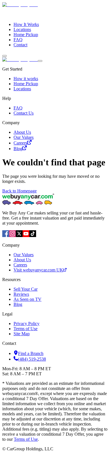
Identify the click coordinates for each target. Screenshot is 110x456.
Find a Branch (30, 353)
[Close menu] (40, 61)
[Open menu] (4, 56)
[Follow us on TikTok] (32, 235)
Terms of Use (26, 328)
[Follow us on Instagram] (12, 235)
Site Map (22, 333)
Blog (18, 148)
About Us (22, 132)
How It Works (26, 24)
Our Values (24, 137)
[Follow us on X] (19, 235)
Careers (20, 143)
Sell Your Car (26, 289)
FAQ (18, 39)
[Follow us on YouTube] (26, 235)
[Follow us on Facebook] (5, 235)
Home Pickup (26, 34)
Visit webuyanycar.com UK (38, 270)
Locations (22, 29)
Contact (20, 44)
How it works (26, 78)
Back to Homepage (19, 190)
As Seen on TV (27, 299)
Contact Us (24, 113)
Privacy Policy (26, 323)
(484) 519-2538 (32, 359)
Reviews (21, 294)
